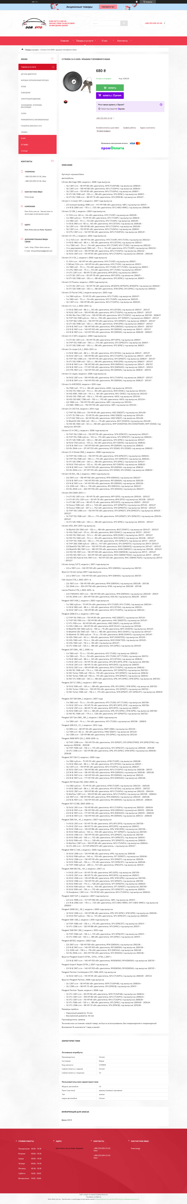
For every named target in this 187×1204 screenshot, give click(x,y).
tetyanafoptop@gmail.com (41, 251)
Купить (112, 88)
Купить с (107, 95)
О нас (104, 40)
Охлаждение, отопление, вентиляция (31, 106)
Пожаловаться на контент (105, 1199)
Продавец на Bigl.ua (93, 1197)
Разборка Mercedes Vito (31, 126)
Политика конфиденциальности (127, 1199)
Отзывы (24, 145)
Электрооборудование (31, 99)
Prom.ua (105, 1194)
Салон (23, 113)
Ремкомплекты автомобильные (35, 120)
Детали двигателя (28, 74)
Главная (64, 40)
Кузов (23, 87)
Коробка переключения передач (35, 80)
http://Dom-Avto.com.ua (40, 247)
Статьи (24, 151)
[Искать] (124, 23)
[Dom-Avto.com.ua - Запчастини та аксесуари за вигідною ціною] (34, 29)
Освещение (25, 93)
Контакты (122, 40)
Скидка (24, 132)
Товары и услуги (84, 40)
